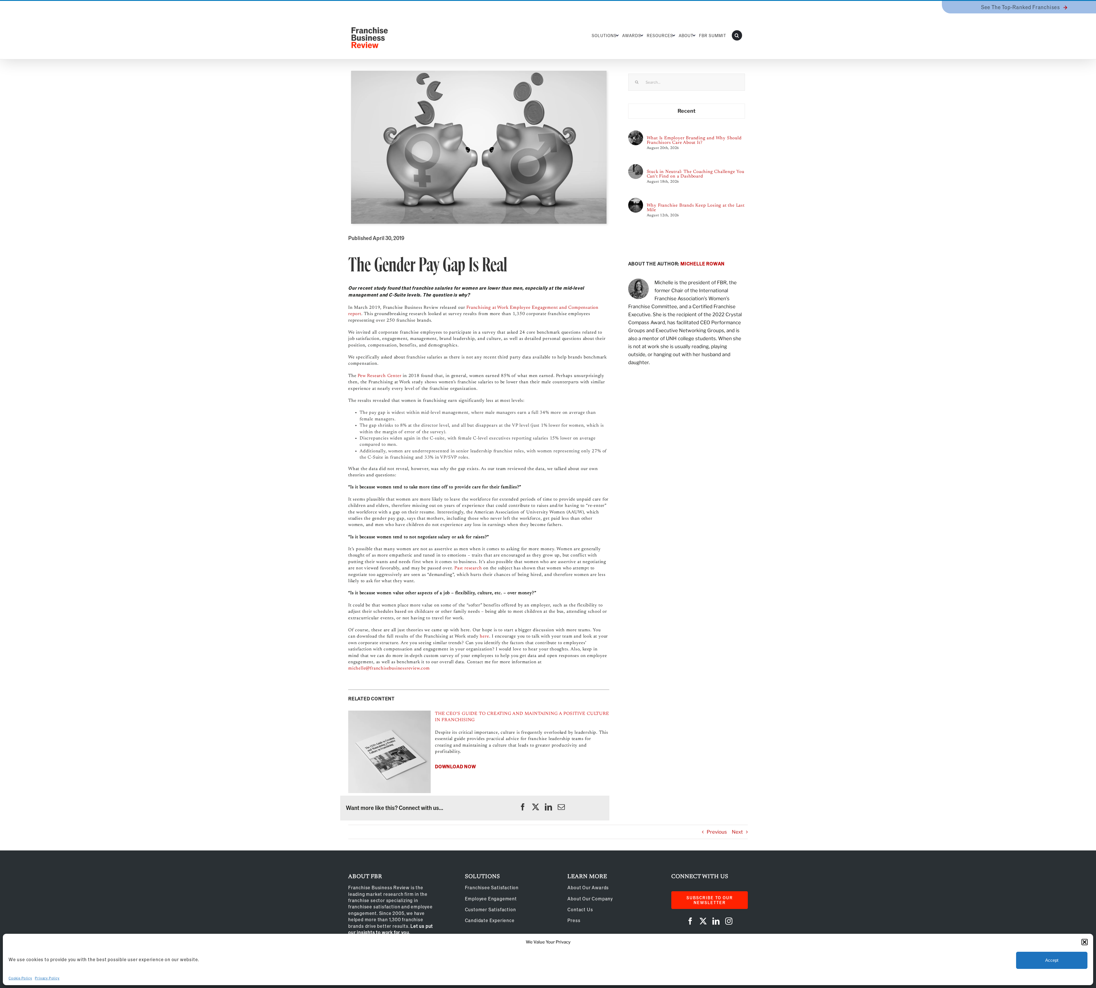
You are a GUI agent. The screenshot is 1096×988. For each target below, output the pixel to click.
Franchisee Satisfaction (492, 887)
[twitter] (535, 806)
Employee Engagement (491, 899)
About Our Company (590, 899)
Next (737, 832)
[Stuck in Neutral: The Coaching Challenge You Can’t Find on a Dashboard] (635, 167)
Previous (717, 832)
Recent (687, 111)
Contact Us (580, 909)
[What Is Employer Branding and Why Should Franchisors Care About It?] (635, 133)
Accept (1051, 960)
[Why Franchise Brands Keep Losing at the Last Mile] (635, 201)
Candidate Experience (490, 920)
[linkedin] (548, 806)
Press (573, 920)
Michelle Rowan (702, 264)
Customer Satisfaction (490, 909)
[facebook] (522, 806)
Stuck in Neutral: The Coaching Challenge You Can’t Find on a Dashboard (695, 174)
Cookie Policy (20, 978)
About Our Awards (588, 887)
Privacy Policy (47, 978)
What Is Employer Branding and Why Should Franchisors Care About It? (694, 140)
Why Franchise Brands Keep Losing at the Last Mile (696, 207)
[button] (1084, 942)
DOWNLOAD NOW (455, 766)
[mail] (561, 806)
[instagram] (728, 921)
